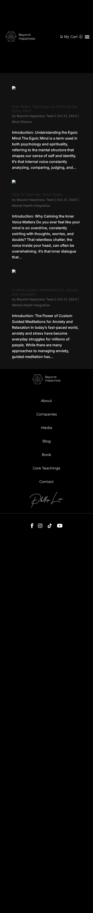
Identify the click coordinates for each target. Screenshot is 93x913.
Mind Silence (22, 122)
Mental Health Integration (31, 205)
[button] (87, 36)
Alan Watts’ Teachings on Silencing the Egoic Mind (44, 108)
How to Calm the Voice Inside (37, 194)
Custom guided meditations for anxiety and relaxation (45, 292)
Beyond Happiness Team (35, 116)
